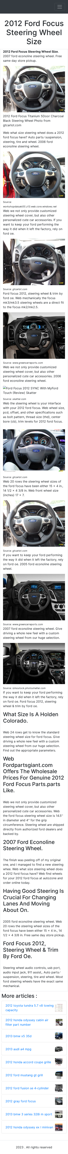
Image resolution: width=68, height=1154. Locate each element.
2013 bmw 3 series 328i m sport (28, 1114)
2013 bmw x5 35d (18, 1036)
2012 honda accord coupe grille (28, 1062)
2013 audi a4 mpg (18, 1049)
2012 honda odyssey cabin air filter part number (26, 1022)
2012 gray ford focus (20, 1101)
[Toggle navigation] (59, 7)
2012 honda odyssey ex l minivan (29, 1127)
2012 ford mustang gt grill (24, 1075)
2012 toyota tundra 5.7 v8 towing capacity (29, 1008)
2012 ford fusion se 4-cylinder (27, 1088)
